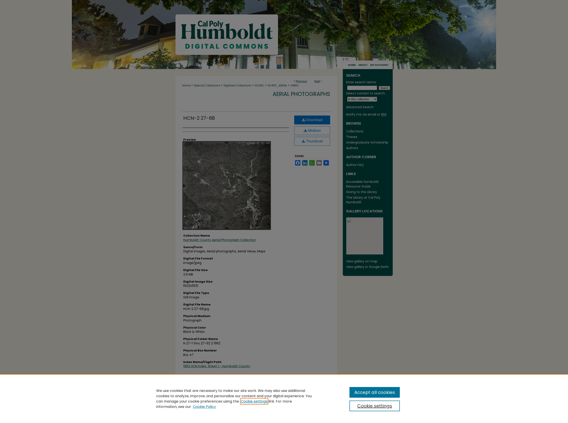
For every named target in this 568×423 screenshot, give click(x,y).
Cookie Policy (204, 406)
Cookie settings (254, 401)
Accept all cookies (374, 392)
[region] (284, 398)
